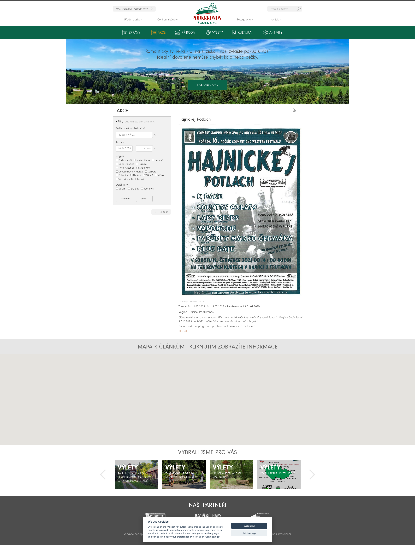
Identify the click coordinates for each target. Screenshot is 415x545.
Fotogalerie (244, 19)
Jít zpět (164, 211)
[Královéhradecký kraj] (260, 515)
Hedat (299, 9)
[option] (136, 474)
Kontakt (275, 19)
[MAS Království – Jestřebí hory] (155, 515)
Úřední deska (132, 19)
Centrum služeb (166, 19)
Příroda (188, 32)
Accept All (249, 526)
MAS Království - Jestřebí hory (132, 8)
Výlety (217, 32)
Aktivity (275, 32)
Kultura (244, 32)
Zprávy (134, 32)
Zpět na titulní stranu (207, 13)
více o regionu (207, 85)
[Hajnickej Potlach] (240, 298)
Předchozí (103, 474)
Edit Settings (249, 533)
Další (312, 474)
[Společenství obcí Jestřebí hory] (207, 515)
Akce (162, 32)
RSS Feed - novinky (295, 110)
